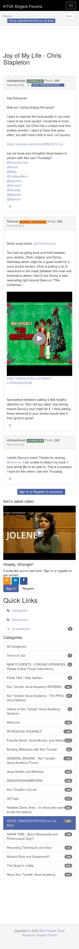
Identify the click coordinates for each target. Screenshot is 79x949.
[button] (10, 207)
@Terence (14, 185)
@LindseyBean (17, 176)
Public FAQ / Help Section (39, 677)
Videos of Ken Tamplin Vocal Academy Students (39, 711)
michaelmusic (16, 80)
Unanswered (41, 628)
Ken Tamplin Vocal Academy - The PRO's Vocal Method (39, 697)
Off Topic (39, 798)
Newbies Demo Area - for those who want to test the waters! (39, 809)
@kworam (14, 199)
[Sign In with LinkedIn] (15, 581)
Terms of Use (39, 655)
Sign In (24, 491)
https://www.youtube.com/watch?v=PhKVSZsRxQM (29, 380)
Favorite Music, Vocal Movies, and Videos (39, 740)
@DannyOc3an (17, 162)
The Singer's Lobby (39, 865)
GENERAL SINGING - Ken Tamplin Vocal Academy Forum (39, 760)
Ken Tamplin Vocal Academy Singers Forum (23, 5)
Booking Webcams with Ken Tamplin (39, 749)
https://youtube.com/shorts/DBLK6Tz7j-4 (35, 144)
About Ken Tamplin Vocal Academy (39, 874)
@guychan (14, 181)
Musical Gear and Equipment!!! (39, 856)
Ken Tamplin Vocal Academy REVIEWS (39, 686)
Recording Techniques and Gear (39, 847)
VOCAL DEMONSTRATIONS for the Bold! (48, 85)
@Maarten (14, 194)
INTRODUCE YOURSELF (39, 731)
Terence (12, 221)
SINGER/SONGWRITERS (39, 780)
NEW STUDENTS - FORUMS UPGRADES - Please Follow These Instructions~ (39, 666)
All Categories (16, 646)
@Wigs (12, 171)
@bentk (12, 167)
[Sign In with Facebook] (23, 581)
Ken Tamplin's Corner (39, 789)
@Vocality (13, 190)
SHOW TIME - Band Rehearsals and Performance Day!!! (39, 836)
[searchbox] (69, 16)
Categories (19, 610)
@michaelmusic (45, 243)
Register (39, 491)
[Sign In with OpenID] (7, 581)
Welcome (39, 722)
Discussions (19, 619)
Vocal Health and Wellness (39, 771)
